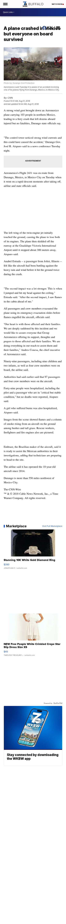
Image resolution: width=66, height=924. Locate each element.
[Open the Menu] (5, 4)
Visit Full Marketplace (52, 526)
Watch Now (57, 4)
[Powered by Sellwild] (57, 703)
